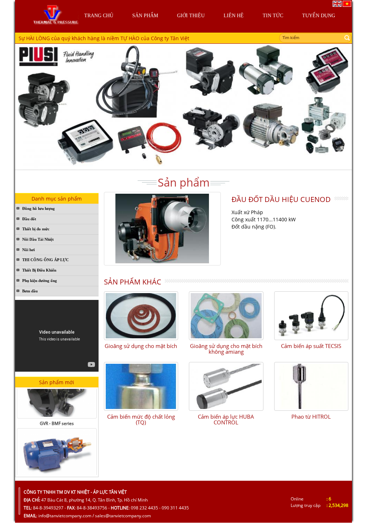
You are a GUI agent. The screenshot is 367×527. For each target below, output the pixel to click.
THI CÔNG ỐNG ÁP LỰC (45, 260)
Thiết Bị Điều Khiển (39, 270)
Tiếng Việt (347, 4)
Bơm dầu (30, 291)
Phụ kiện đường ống (39, 280)
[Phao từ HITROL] (311, 386)
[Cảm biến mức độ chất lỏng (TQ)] (141, 386)
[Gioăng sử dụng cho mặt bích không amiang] (226, 315)
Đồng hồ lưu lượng (38, 208)
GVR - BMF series (57, 418)
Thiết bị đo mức (35, 229)
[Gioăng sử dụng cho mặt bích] (141, 315)
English (337, 4)
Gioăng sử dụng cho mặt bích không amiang (226, 349)
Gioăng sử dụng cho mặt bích (141, 345)
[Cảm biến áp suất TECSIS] (311, 315)
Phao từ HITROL (311, 416)
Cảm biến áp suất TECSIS (311, 345)
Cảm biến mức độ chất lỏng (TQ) (141, 419)
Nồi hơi (28, 250)
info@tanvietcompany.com (64, 516)
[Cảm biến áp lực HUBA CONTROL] (226, 386)
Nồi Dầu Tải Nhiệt (38, 239)
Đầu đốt (29, 219)
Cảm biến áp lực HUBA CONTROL (226, 419)
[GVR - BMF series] (57, 449)
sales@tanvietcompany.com (123, 516)
